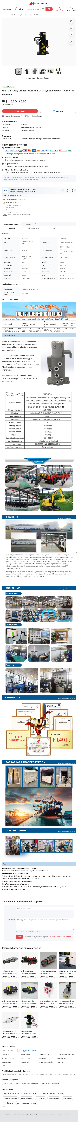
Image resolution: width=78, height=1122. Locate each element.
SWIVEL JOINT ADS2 (8, 1058)
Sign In (5, 215)
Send (19, 937)
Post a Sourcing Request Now (60, 937)
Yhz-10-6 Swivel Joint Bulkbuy (26, 1103)
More (4, 1107)
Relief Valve (5, 1055)
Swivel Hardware (26, 1098)
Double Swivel (67, 1098)
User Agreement (50, 1114)
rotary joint (60, 1062)
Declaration (60, 1114)
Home (3, 15)
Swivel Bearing (8, 1103)
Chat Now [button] (59, 111)
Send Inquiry (20, 111)
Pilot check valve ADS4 (46, 1055)
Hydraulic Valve (34, 15)
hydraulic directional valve (47, 1062)
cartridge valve (25, 1055)
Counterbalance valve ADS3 (66, 1055)
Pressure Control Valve (11, 1083)
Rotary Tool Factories (10, 1098)
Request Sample (37, 116)
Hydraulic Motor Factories (12, 1093)
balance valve (6, 1062)
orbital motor (61, 1058)
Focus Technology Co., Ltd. (25, 1114)
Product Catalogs (30, 1051)
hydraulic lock (25, 1062)
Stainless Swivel (54, 1098)
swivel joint (42, 1058)
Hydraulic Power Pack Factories (53, 1093)
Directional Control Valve (30, 1083)
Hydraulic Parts (24, 15)
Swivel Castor (40, 1098)
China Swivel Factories (31, 1093)
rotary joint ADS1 (26, 1058)
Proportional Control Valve (50, 1083)
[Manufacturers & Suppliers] (39, 4)
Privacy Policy (69, 1114)
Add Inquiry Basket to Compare (39, 78)
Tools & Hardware (12, 15)
